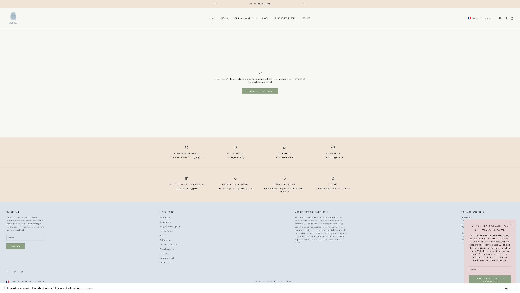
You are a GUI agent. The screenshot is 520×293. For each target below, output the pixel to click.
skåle (247, 4)
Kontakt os (165, 217)
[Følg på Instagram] (15, 272)
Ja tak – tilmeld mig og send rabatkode (490, 280)
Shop (212, 18)
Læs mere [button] (98, 288)
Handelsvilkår (166, 231)
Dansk (488, 18)
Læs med (305, 18)
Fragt (162, 235)
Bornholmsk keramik (245, 18)
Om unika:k (165, 222)
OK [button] (506, 288)
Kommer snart (167, 258)
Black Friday (166, 262)
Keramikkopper (236, 4)
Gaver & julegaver (168, 244)
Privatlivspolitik (167, 249)
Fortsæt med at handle (260, 91)
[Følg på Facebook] (7, 272)
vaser (254, 4)
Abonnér (15, 246)
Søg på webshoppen (170, 226)
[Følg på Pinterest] (22, 272)
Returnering (165, 240)
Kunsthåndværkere (285, 18)
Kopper (224, 18)
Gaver (265, 18)
